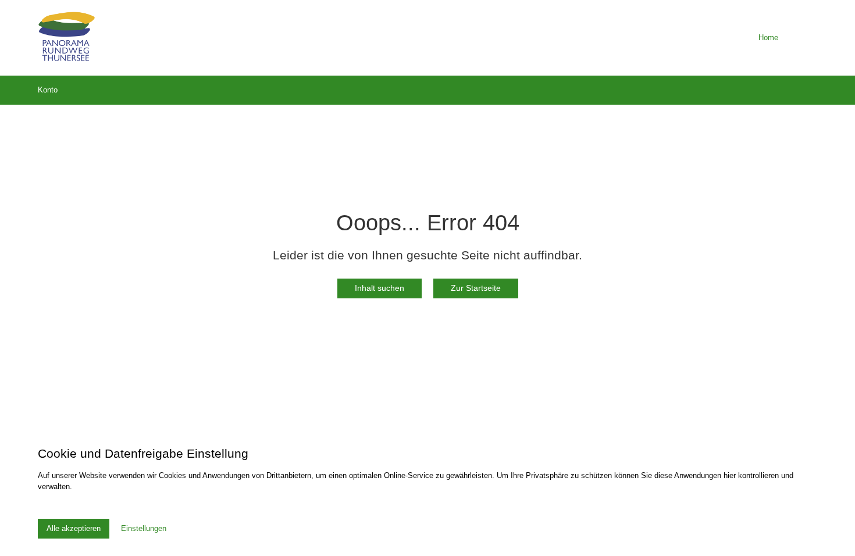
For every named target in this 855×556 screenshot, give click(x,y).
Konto (48, 89)
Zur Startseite (476, 288)
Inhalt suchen (379, 288)
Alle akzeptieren (74, 528)
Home (768, 37)
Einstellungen (143, 528)
